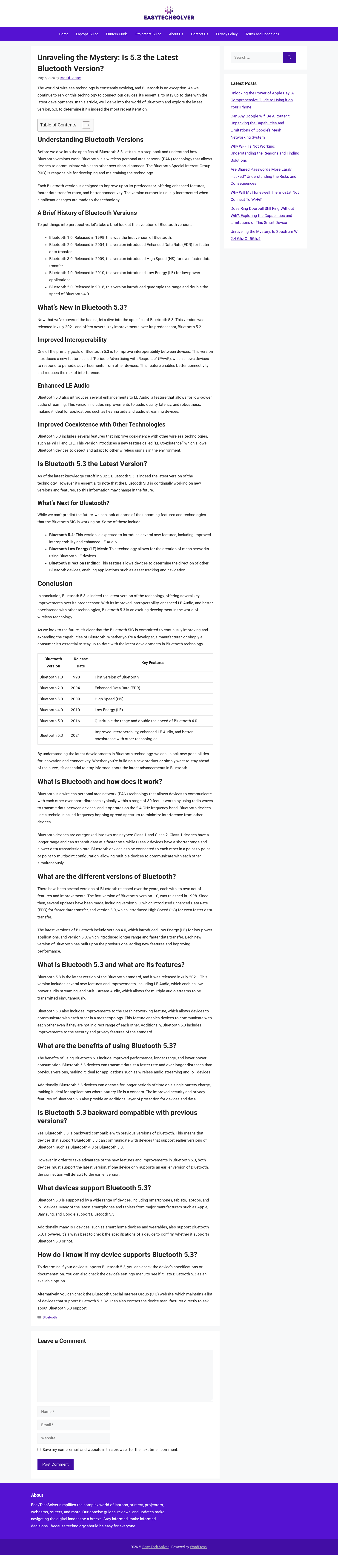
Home (63, 34)
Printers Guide (117, 34)
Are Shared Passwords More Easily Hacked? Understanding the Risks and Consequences (263, 176)
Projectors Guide (148, 34)
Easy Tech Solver (155, 1547)
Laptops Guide (87, 34)
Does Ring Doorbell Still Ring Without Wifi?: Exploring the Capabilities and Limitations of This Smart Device (262, 215)
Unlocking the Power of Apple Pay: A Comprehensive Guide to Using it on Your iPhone (262, 100)
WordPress (198, 1547)
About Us (176, 34)
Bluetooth (50, 1317)
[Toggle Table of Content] (84, 125)
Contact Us (199, 34)
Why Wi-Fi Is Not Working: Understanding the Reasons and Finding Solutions (265, 153)
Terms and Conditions (262, 34)
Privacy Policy (227, 34)
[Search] (289, 57)
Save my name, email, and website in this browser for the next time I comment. (110, 1449)
